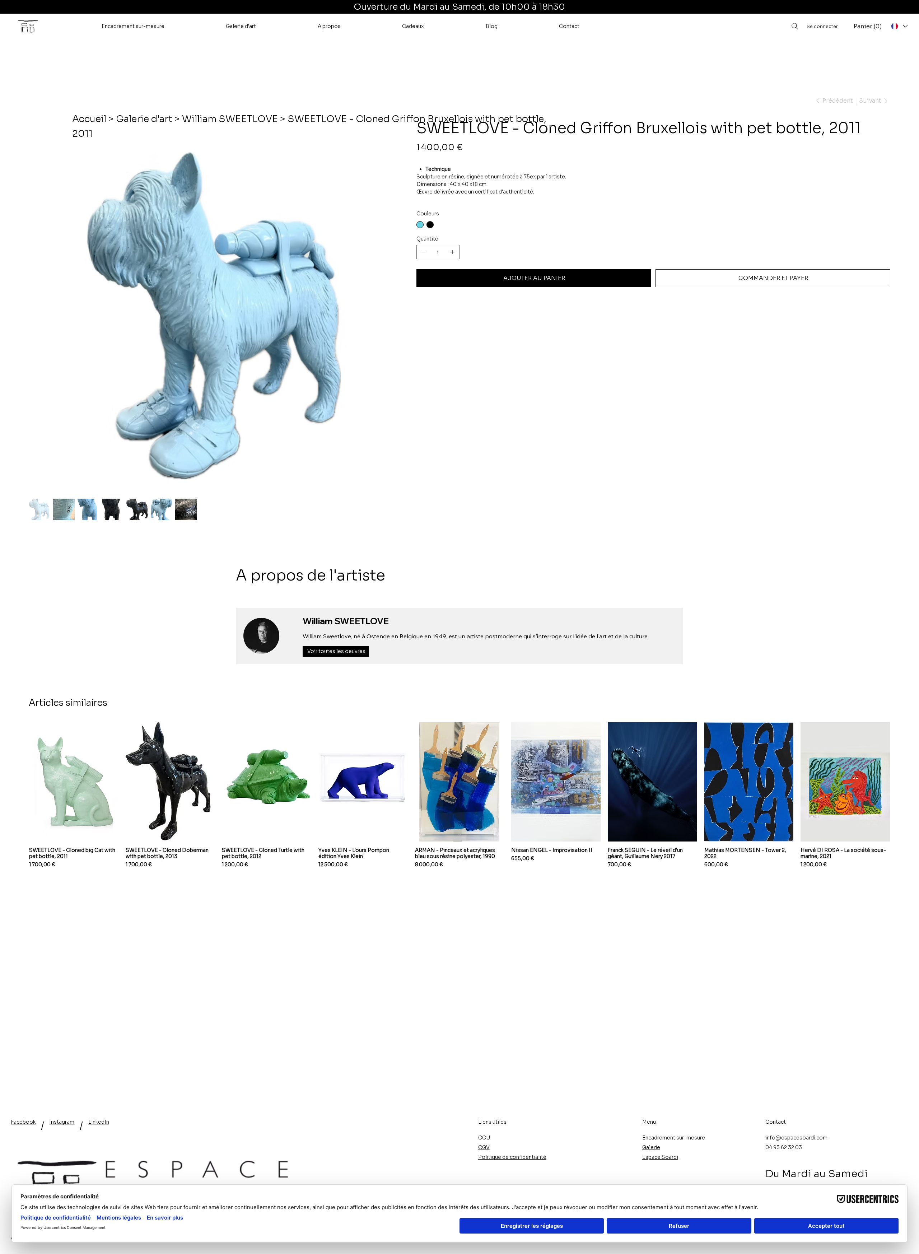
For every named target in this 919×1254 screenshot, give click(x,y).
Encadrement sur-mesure (673, 1137)
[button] (133, 26)
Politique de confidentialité (512, 1157)
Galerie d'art (144, 119)
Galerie (651, 1147)
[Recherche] (794, 26)
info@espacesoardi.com (796, 1137)
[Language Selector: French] (899, 26)
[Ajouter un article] (452, 252)
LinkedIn (98, 1122)
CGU (484, 1137)
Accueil (89, 119)
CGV (484, 1147)
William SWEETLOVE (230, 119)
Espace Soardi (660, 1157)
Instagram (61, 1122)
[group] (459, 795)
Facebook (23, 1122)
